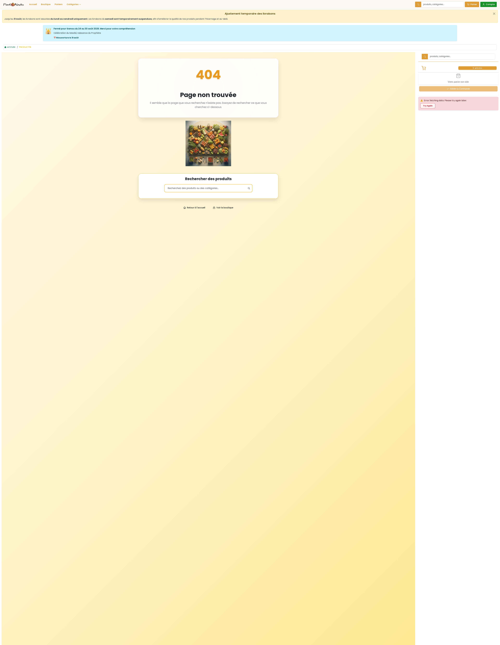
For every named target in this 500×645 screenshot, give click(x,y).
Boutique (46, 4)
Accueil (33, 4)
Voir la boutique (224, 207)
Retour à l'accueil (196, 207)
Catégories (73, 4)
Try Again (428, 105)
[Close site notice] (494, 13)
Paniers (59, 4)
